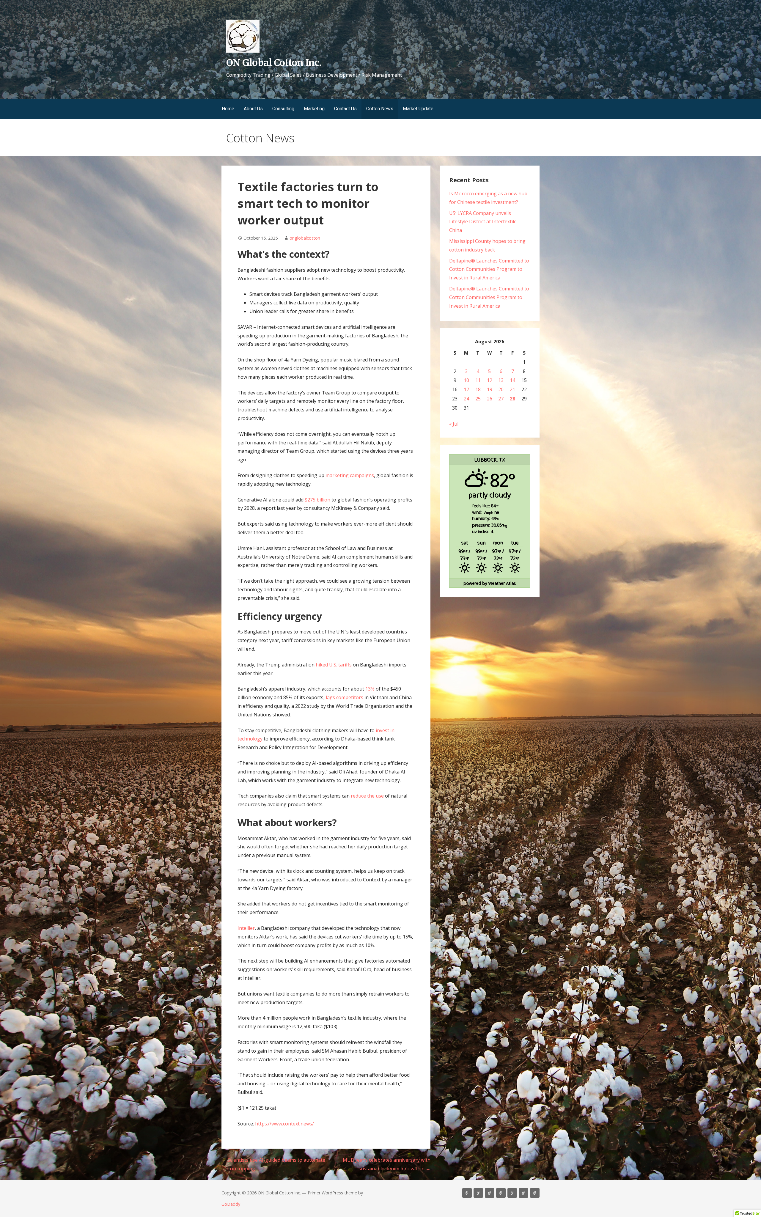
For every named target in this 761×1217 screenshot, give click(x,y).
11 (478, 380)
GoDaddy (230, 1204)
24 (466, 398)
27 (501, 398)
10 (466, 380)
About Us (253, 108)
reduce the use (367, 796)
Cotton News (379, 108)
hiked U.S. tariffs (334, 664)
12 (489, 380)
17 (466, 389)
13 (501, 380)
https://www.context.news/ (284, 1123)
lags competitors (344, 697)
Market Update (418, 108)
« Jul (453, 424)
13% (370, 688)
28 (512, 398)
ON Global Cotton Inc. (273, 63)
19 (489, 389)
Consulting (283, 108)
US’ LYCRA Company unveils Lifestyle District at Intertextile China (483, 222)
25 (478, 398)
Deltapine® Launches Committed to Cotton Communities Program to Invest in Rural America (489, 269)
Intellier (246, 928)
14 (512, 380)
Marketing (314, 108)
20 (501, 389)
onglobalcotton (305, 238)
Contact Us (345, 108)
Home (228, 108)
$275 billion (317, 499)
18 (478, 389)
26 (489, 398)
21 (512, 389)
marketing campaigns (350, 475)
